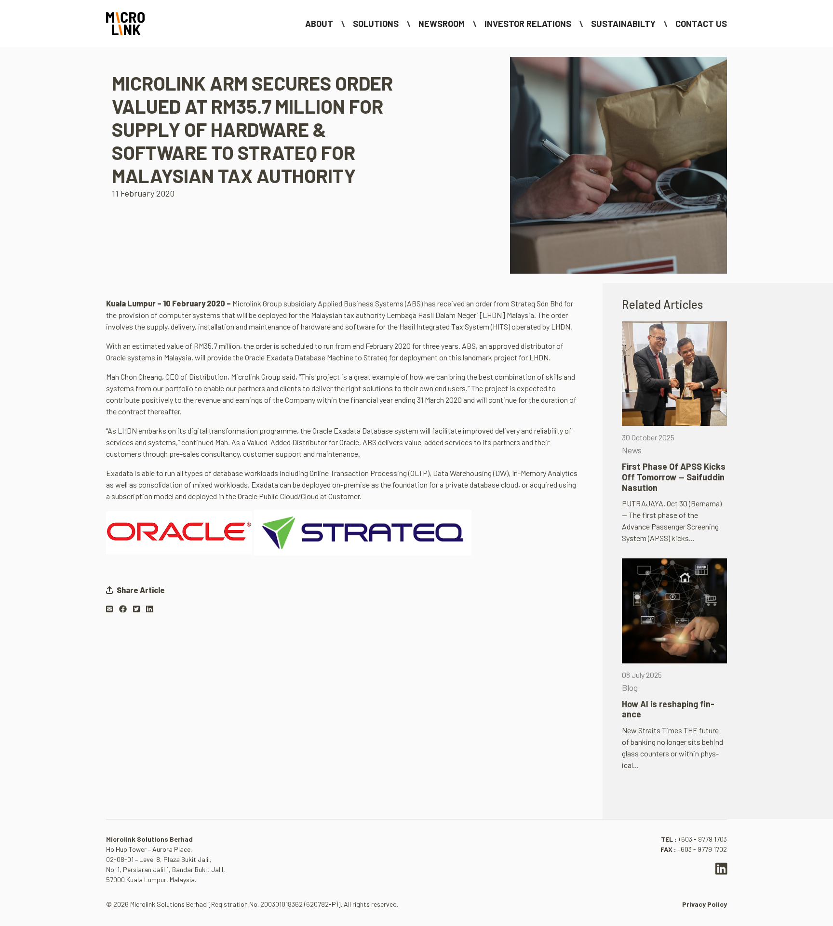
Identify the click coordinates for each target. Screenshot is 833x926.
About (319, 23)
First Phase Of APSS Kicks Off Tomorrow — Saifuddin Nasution (674, 476)
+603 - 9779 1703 (702, 839)
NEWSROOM (441, 23)
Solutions (376, 23)
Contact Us (701, 23)
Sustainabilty (623, 23)
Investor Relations (527, 23)
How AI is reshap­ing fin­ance (668, 709)
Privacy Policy (704, 904)
